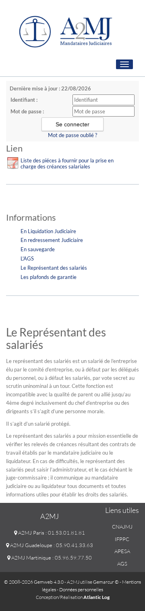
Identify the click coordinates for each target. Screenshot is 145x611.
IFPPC (122, 539)
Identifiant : (23, 99)
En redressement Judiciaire (52, 240)
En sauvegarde (38, 249)
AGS (122, 563)
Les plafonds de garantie (49, 277)
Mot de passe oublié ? (72, 135)
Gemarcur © (106, 582)
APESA (122, 551)
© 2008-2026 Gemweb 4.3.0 (34, 582)
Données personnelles (81, 589)
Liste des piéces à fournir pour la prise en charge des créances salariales (67, 163)
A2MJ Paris (30, 532)
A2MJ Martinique (30, 557)
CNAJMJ (122, 526)
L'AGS (27, 258)
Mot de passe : (27, 111)
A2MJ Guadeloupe (30, 545)
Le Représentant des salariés (54, 267)
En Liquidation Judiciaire (48, 231)
